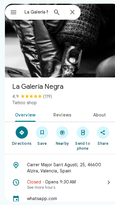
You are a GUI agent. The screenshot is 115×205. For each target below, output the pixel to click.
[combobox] (36, 12)
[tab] (24, 114)
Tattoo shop (24, 102)
